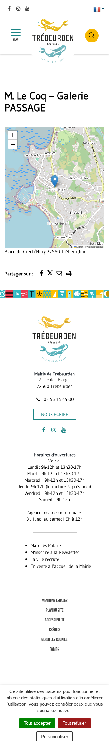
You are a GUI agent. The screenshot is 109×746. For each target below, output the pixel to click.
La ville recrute (45, 559)
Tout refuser (74, 723)
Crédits (54, 630)
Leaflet (79, 246)
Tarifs (54, 649)
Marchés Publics (46, 545)
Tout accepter (37, 723)
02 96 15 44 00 (58, 399)
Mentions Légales (55, 601)
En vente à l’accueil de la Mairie (61, 566)
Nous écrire (54, 414)
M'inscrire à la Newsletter (55, 552)
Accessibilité (54, 620)
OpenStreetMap (95, 246)
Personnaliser (54, 736)
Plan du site (54, 610)
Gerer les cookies (54, 639)
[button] (54, 181)
